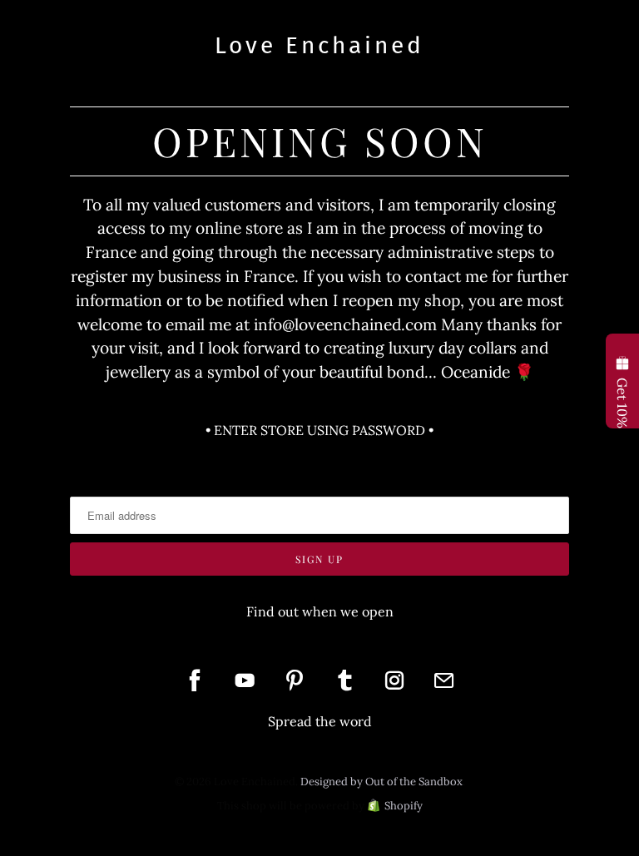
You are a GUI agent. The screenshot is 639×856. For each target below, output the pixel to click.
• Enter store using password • (319, 430)
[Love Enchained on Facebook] (195, 680)
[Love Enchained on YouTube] (244, 680)
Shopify (403, 806)
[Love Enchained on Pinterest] (294, 680)
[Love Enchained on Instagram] (394, 680)
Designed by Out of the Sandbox (381, 781)
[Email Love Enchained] (444, 680)
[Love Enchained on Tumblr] (344, 680)
